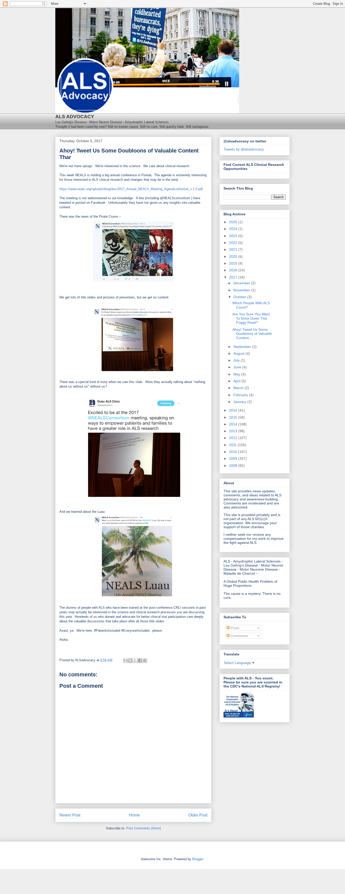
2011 (233, 445)
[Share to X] (135, 660)
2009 (233, 458)
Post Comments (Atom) (143, 828)
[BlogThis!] (130, 660)
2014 (233, 424)
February (241, 395)
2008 (233, 466)
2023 (233, 236)
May (237, 374)
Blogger (197, 859)
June (237, 367)
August (239, 353)
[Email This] (125, 660)
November (242, 290)
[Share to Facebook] (139, 660)
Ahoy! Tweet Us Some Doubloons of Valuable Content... (252, 333)
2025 (233, 222)
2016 (233, 410)
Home (134, 815)
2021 (233, 249)
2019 (233, 263)
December (242, 283)
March (238, 388)
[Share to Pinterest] (144, 660)
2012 (233, 438)
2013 (233, 431)
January (240, 402)
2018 (233, 270)
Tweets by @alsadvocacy (244, 149)
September (242, 347)
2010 (233, 452)
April (237, 381)
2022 (233, 243)
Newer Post (69, 815)
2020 (233, 256)
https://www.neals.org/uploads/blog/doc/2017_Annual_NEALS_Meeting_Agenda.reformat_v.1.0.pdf (131, 189)
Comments (239, 636)
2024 (233, 229)
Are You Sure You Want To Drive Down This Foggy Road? (251, 318)
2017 (233, 277)
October (240, 297)
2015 (233, 417)
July (237, 360)
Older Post (197, 815)
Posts (234, 628)
